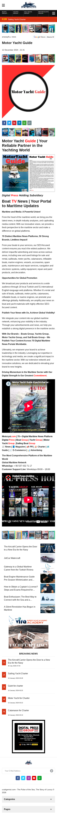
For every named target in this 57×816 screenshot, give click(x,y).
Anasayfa (6, 37)
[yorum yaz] (29, 122)
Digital (8, 440)
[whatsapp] (39, 778)
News (14, 37)
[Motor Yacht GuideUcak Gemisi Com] (28, 5)
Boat (22, 440)
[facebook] (4, 122)
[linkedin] (14, 122)
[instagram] (29, 778)
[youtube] (34, 778)
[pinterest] (19, 122)
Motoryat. (9, 436)
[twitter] (9, 122)
